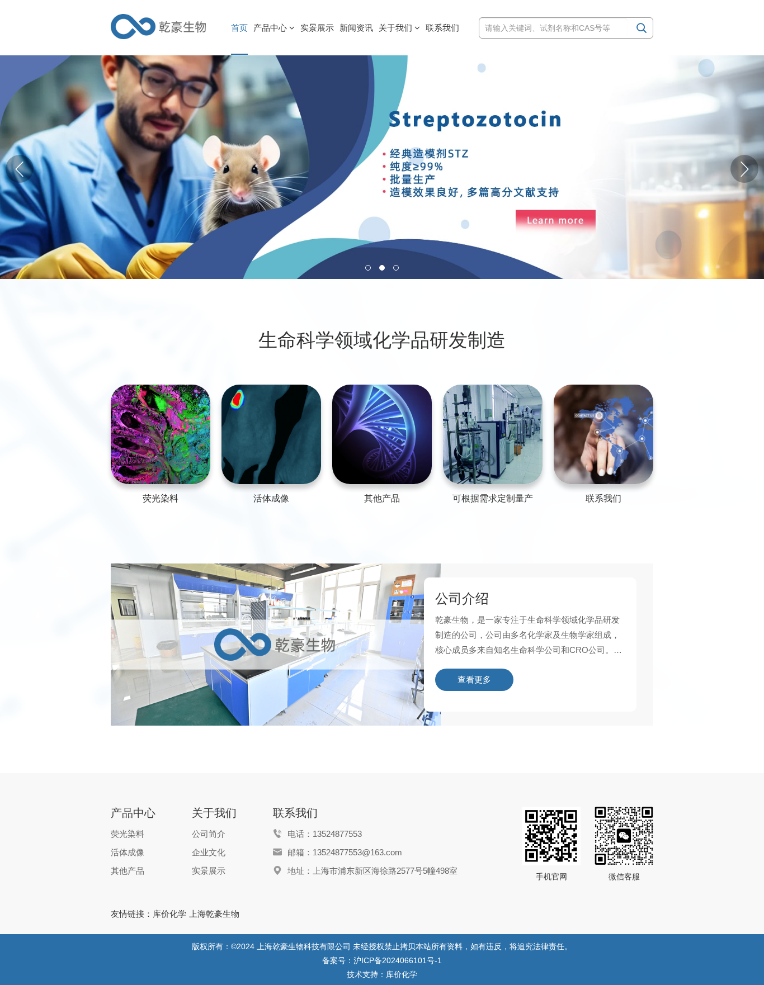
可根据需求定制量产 (492, 498)
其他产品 (382, 498)
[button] (744, 169)
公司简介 (208, 834)
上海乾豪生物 (214, 913)
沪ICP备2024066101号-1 (397, 960)
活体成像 (271, 498)
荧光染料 (160, 498)
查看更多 (474, 679)
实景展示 (208, 870)
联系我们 (603, 498)
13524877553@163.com (357, 852)
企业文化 (208, 852)
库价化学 (169, 913)
